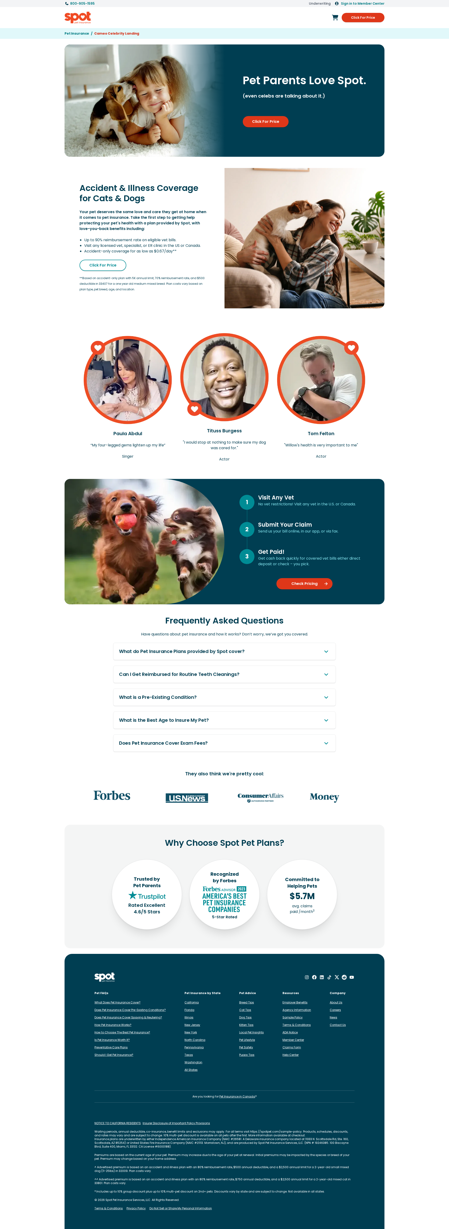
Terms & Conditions (296, 1025)
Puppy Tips (246, 1055)
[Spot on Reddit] (344, 977)
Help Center (290, 1055)
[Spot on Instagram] (307, 977)
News (333, 1017)
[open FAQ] (326, 651)
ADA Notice (290, 1032)
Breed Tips (246, 1002)
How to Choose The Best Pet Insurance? (122, 1032)
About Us (336, 1002)
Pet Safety (246, 1047)
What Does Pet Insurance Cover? (117, 1002)
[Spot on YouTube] (352, 977)
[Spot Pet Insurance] (104, 977)
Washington (193, 1062)
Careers (335, 1010)
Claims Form (291, 1047)
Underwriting (320, 3)
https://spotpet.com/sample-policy (276, 1132)
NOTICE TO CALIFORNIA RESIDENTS (117, 1123)
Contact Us (338, 1025)
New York (191, 1032)
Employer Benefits (295, 1002)
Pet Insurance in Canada (237, 1096)
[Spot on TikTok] (329, 977)
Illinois (189, 1017)
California (192, 1002)
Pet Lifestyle (247, 1040)
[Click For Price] (335, 17)
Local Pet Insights (251, 1032)
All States (191, 1070)
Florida (189, 1010)
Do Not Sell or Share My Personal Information (180, 1208)
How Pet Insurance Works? (112, 1025)
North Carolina (195, 1040)
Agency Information (296, 1010)
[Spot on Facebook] (314, 977)
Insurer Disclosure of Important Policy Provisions (176, 1123)
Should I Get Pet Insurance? (113, 1055)
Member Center (293, 1040)
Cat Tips (245, 1010)
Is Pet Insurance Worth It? (112, 1040)
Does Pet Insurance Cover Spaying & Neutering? (128, 1017)
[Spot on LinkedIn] (322, 977)
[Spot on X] (337, 977)
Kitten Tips (246, 1025)
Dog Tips (245, 1017)
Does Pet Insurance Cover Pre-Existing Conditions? (130, 1010)
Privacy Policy (136, 1208)
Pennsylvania (194, 1047)
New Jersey (192, 1025)
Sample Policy (292, 1017)
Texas (189, 1055)
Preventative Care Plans (111, 1047)
